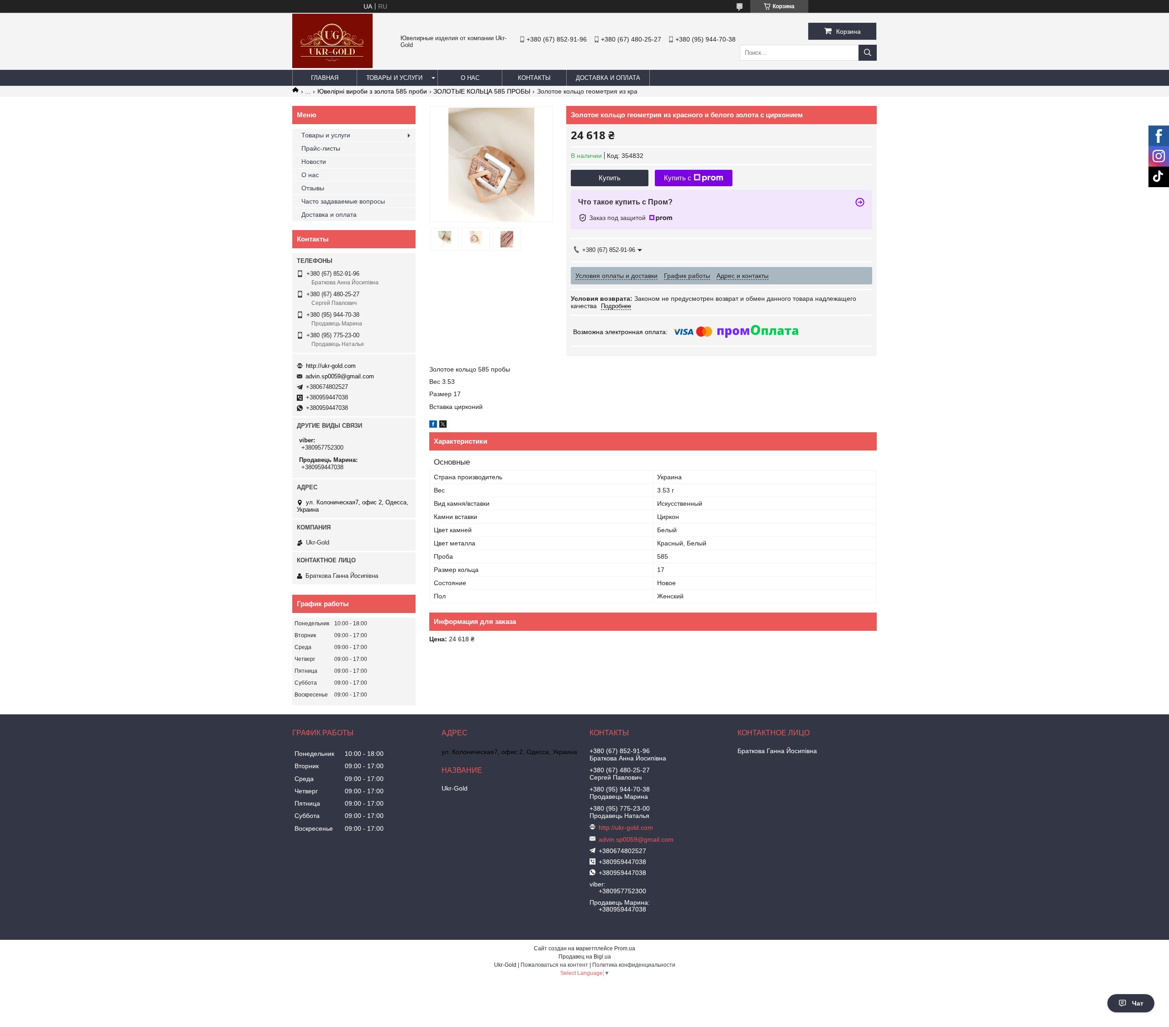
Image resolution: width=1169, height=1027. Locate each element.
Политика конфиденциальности (633, 965)
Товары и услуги (394, 77)
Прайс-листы (320, 148)
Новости (313, 161)
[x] (443, 425)
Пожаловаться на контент (554, 965)
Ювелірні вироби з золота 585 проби (372, 91)
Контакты (534, 77)
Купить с (677, 178)
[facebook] (433, 425)
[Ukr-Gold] (332, 65)
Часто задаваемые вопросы (343, 201)
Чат (1137, 1003)
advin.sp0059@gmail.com (339, 376)
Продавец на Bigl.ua (584, 957)
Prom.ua (624, 948)
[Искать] (867, 53)
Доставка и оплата (608, 77)
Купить (610, 178)
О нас (470, 77)
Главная (324, 77)
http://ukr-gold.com (331, 365)
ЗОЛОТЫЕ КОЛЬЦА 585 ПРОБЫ (481, 91)
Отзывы (312, 188)
